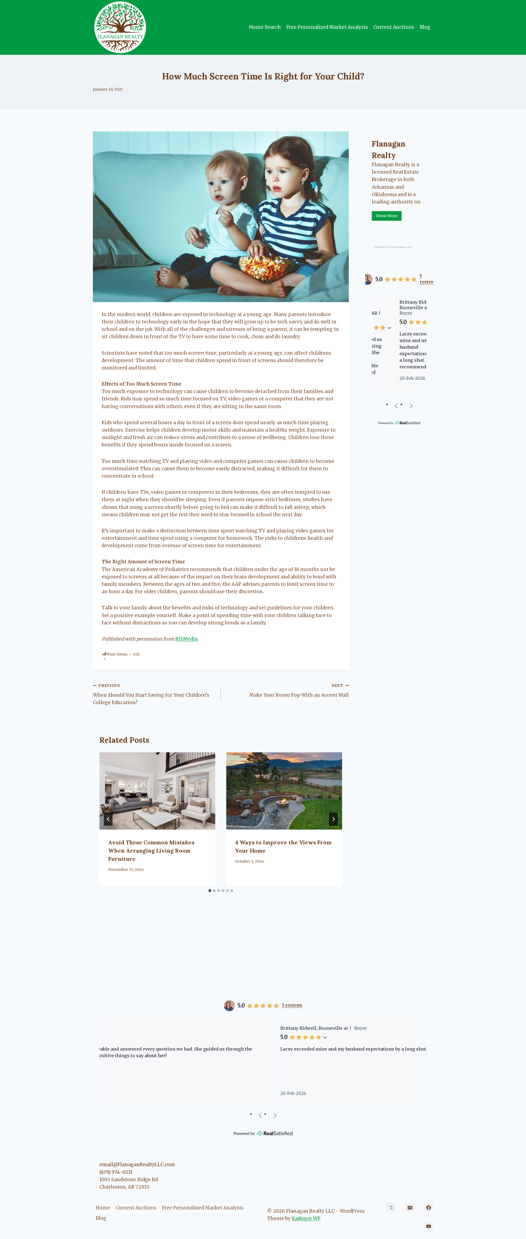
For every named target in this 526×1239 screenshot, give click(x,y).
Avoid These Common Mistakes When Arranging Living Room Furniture (151, 850)
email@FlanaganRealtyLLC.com (137, 1164)
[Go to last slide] (108, 819)
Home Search (265, 27)
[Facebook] (428, 1207)
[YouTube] (428, 1226)
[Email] (409, 1207)
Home (103, 1208)
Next (410, 405)
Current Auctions (393, 27)
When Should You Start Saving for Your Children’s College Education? (151, 694)
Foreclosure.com (400, 246)
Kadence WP (306, 1218)
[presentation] (157, 791)
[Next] (333, 819)
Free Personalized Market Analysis (327, 27)
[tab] (209, 890)
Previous (396, 405)
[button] (424, 322)
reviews (428, 279)
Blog (425, 27)
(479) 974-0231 (116, 1172)
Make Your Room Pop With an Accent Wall (299, 690)
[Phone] (391, 1207)
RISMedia (186, 639)
